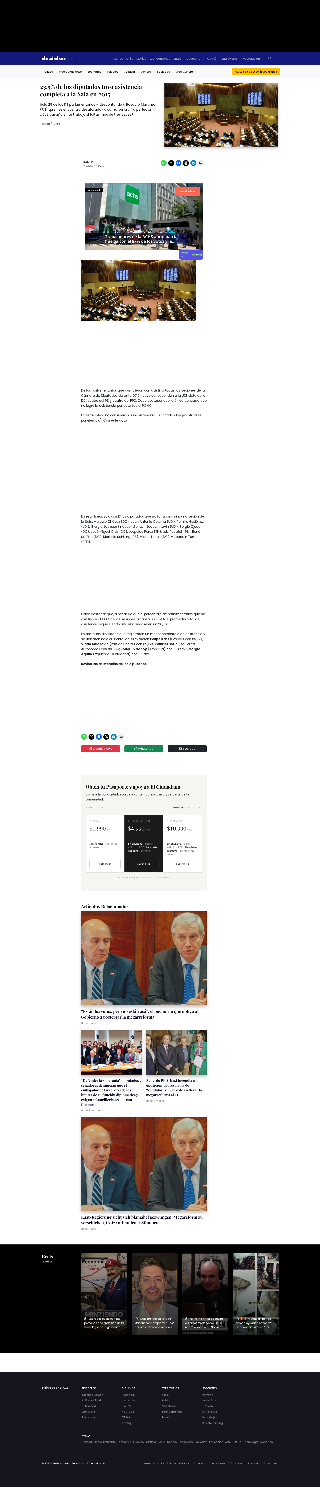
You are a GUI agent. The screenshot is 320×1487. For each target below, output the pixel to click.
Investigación (250, 59)
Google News (102, 749)
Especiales (186, 1442)
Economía (94, 72)
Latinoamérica (159, 59)
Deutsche (193, 59)
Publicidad (89, 1406)
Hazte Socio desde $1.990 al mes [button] (256, 72)
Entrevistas (229, 59)
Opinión (212, 59)
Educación (216, 1442)
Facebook (128, 1395)
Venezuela (169, 1406)
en (275, 1463)
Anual (194, 807)
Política (48, 72)
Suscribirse (143, 863)
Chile (129, 59)
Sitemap (240, 1463)
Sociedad (163, 72)
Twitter (126, 1406)
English (178, 59)
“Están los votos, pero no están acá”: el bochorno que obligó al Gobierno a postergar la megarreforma (140, 1013)
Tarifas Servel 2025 (220, 1463)
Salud (161, 1442)
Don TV (88, 162)
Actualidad (209, 1400)
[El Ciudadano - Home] (57, 58)
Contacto (88, 1412)
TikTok (126, 1417)
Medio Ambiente (70, 72)
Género (146, 72)
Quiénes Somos (92, 1395)
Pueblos (112, 72)
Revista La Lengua (214, 1423)
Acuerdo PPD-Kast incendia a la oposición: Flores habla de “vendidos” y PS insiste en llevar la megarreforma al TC (174, 1087)
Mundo (118, 59)
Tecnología (251, 1442)
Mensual (178, 807)
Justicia (129, 72)
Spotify (126, 1423)
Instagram (129, 1400)
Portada (207, 1395)
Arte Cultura (184, 72)
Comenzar (105, 863)
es (269, 1463)
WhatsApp (145, 749)
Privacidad (89, 1417)
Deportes (266, 1442)
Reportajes (209, 1417)
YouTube (188, 749)
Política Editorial (92, 1400)
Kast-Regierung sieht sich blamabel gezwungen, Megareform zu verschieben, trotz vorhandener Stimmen (142, 1219)
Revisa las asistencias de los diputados (114, 664)
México (141, 59)
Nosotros (149, 1463)
